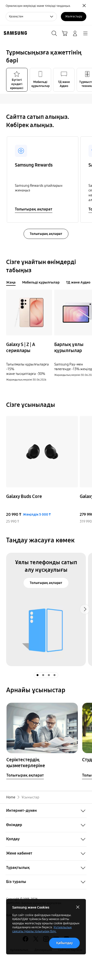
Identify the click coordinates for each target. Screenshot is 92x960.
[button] (87, 80)
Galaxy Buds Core (24, 496)
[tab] (17, 80)
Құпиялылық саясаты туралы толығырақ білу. (42, 929)
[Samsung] (14, 33)
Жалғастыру (73, 16)
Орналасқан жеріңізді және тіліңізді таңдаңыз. (38, 6)
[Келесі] (87, 179)
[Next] (87, 470)
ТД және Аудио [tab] (78, 282)
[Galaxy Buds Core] (42, 451)
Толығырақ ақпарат (33, 209)
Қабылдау (64, 943)
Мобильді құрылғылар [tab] (40, 282)
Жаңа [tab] (11, 282)
